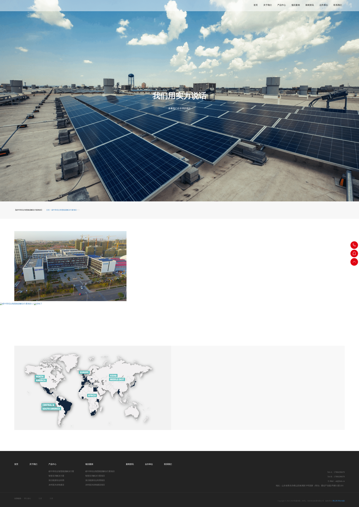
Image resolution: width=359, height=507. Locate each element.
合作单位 (323, 5)
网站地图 (341, 501)
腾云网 (335, 501)
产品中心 (281, 5)
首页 (256, 5)
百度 (40, 498)
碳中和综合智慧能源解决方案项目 (100, 471)
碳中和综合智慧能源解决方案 (61, 471)
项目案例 (295, 5)
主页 (48, 210)
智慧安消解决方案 (56, 476)
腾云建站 (27, 498)
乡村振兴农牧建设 (56, 485)
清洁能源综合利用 (56, 480)
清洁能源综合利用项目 (95, 480)
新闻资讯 (309, 5)
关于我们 (267, 5)
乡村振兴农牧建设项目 (95, 485)
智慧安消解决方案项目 (95, 476)
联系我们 (337, 5)
